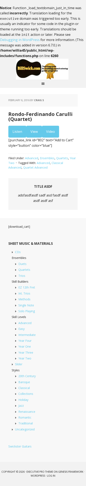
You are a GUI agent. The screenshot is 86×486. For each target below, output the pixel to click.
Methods (24, 299)
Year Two (24, 358)
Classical (24, 388)
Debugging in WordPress (20, 39)
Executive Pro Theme (40, 472)
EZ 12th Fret (26, 287)
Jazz (21, 406)
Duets (22, 264)
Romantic (24, 417)
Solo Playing (26, 311)
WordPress (38, 475)
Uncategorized (25, 429)
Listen (17, 131)
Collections (25, 394)
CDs (18, 252)
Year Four (25, 341)
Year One (24, 346)
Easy (21, 329)
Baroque (24, 382)
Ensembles (47, 158)
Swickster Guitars (20, 446)
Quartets (62, 158)
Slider (18, 364)
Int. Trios (24, 293)
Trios (21, 276)
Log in (51, 475)
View (34, 131)
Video (50, 131)
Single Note (26, 305)
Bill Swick (43, 69)
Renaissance (26, 412)
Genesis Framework (70, 472)
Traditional (25, 423)
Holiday (23, 400)
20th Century (27, 376)
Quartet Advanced (35, 167)
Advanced (31, 158)
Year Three (25, 352)
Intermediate (27, 335)
